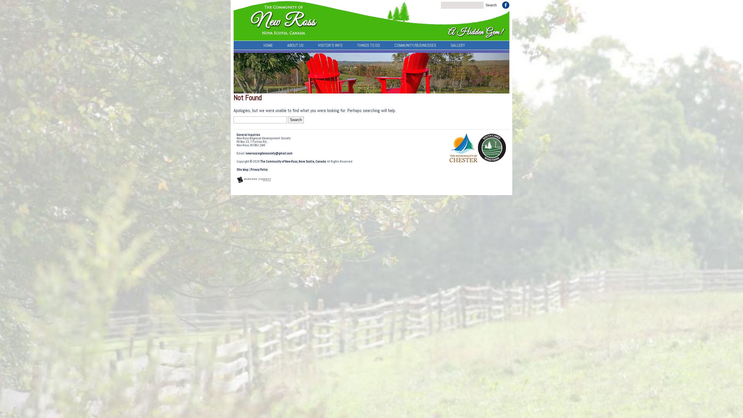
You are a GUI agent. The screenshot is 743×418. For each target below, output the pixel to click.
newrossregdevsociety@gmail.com (269, 153)
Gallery (458, 45)
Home (268, 45)
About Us (295, 45)
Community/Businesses (415, 45)
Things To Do (368, 45)
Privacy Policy (259, 170)
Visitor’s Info (330, 45)
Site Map (242, 170)
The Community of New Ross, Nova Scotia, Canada (293, 161)
